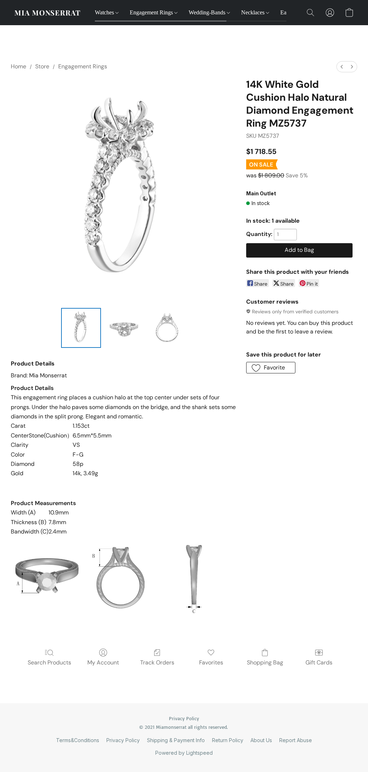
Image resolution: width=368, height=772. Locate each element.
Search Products (49, 662)
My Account (103, 662)
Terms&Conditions (77, 740)
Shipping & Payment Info (176, 740)
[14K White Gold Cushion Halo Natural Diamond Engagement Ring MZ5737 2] (167, 328)
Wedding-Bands (208, 12)
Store (42, 66)
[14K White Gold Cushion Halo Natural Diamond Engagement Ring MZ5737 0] (81, 328)
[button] (47, 13)
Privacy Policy (123, 740)
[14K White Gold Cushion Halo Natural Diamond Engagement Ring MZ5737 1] (124, 328)
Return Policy (227, 740)
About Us (261, 740)
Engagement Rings (152, 12)
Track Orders (157, 662)
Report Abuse (295, 740)
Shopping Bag (265, 662)
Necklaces (253, 12)
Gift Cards (318, 662)
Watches (105, 12)
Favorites (211, 662)
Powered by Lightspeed (184, 753)
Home (18, 66)
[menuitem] (342, 67)
